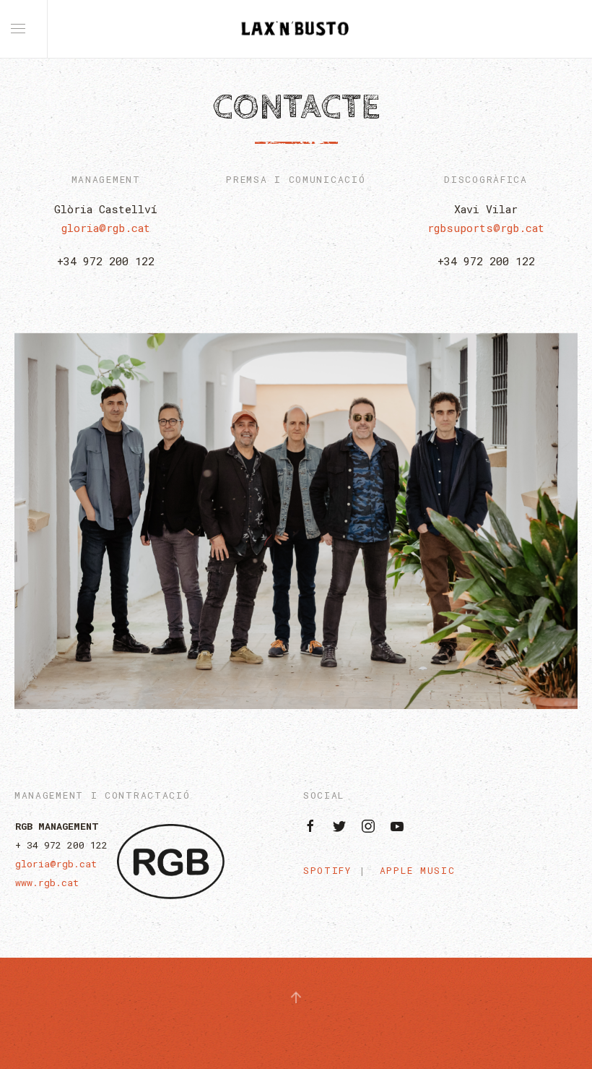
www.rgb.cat (47, 882)
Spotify (327, 870)
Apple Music (418, 870)
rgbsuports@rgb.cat (485, 227)
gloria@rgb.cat (105, 227)
